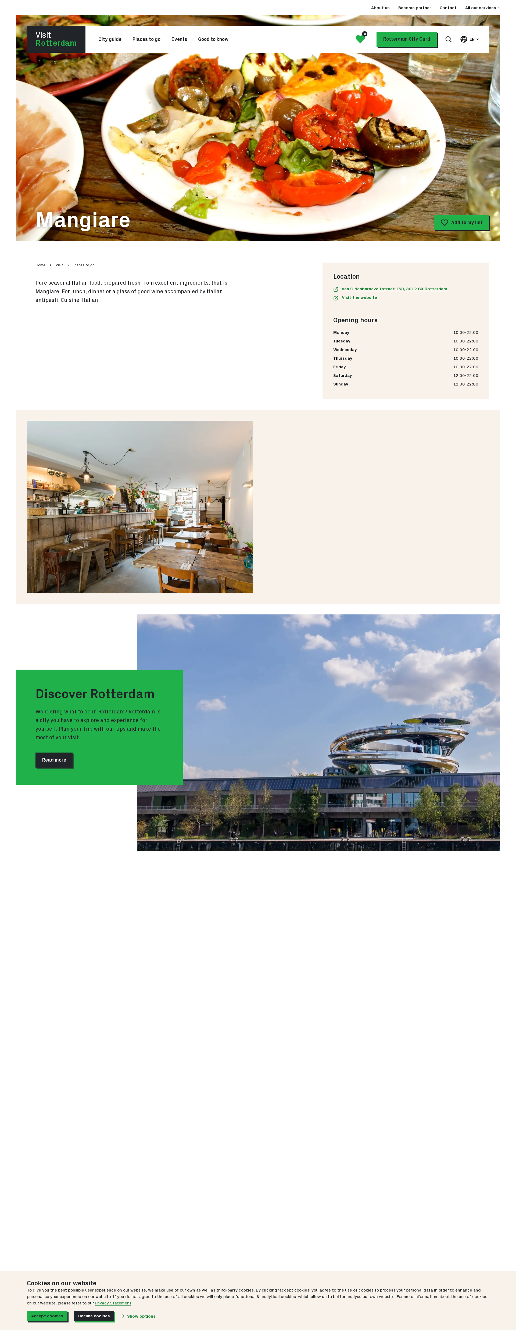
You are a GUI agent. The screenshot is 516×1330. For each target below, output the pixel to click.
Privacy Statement (113, 1303)
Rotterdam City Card (406, 39)
